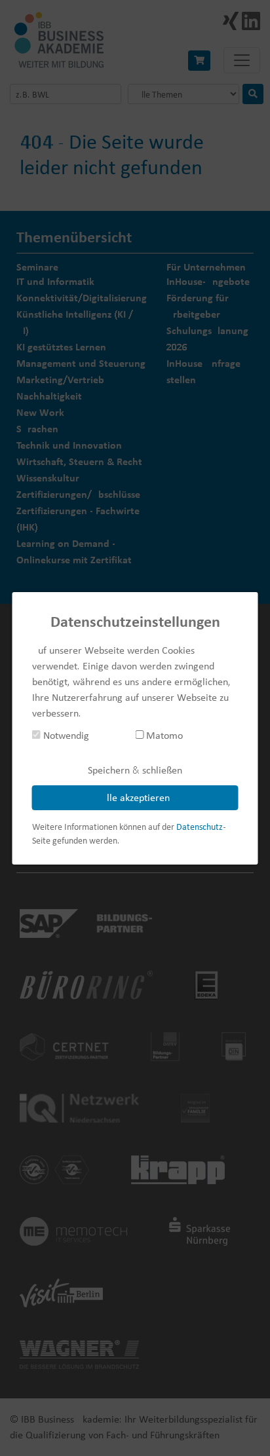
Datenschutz (199, 826)
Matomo (163, 735)
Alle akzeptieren (135, 797)
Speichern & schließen (135, 770)
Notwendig (65, 735)
